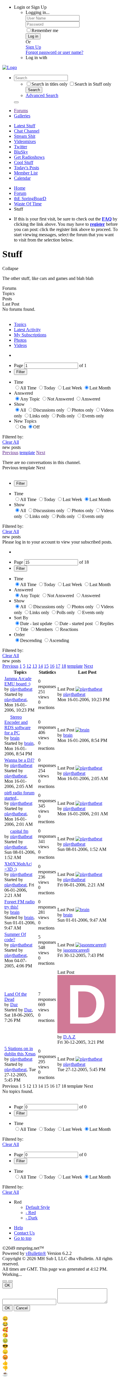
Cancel (22, 1308)
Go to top (22, 1238)
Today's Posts (26, 167)
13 (34, 666)
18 (63, 666)
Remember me (44, 30)
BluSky (21, 151)
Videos (20, 345)
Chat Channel (26, 130)
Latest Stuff (24, 125)
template (27, 452)
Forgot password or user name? (54, 52)
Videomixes (25, 141)
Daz (14, 1004)
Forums (21, 110)
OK (7, 1285)
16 (52, 666)
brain (15, 738)
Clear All (10, 442)
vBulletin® (36, 1253)
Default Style (38, 1207)
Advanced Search (42, 95)
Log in (33, 36)
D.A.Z (69, 1036)
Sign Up (33, 47)
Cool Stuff (23, 162)
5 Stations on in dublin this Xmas (20, 1051)
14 (40, 666)
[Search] (16, 102)
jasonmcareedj (76, 950)
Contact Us (24, 1232)
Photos (20, 340)
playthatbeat (21, 689)
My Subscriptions (30, 334)
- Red (31, 1212)
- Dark (32, 1217)
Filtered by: (12, 436)
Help (18, 1227)
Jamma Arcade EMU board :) (17, 681)
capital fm (19, 831)
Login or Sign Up (30, 7)
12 (29, 666)
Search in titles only (49, 84)
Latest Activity (27, 329)
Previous (10, 452)
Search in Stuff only (93, 84)
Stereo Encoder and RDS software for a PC (17, 725)
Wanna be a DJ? (19, 760)
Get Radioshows (29, 157)
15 (46, 666)
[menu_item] (60, 1318)
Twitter (20, 146)
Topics (20, 324)
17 (58, 666)
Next (40, 452)
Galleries (22, 115)
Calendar (22, 178)
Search (34, 90)
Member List (26, 172)
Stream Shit (24, 136)
